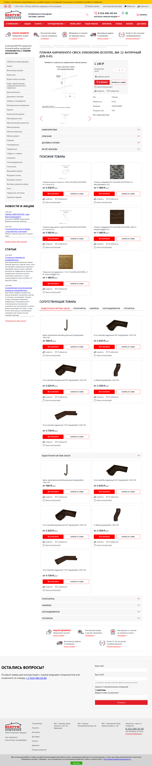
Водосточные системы (16, 79)
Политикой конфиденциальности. (117, 759)
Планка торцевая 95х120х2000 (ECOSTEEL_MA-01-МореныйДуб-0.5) (115, 228)
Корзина (143, 15)
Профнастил (12, 149)
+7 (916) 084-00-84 (36, 677)
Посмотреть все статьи (15, 320)
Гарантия (35, 745)
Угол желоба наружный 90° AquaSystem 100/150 (115, 335)
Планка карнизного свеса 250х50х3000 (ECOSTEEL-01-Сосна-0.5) (65, 228)
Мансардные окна (14, 118)
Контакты (107, 24)
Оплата (129, 24)
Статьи (119, 24)
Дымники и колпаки (15, 96)
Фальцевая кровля (14, 171)
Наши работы (91, 24)
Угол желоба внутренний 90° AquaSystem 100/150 (64, 380)
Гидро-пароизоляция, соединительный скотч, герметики (16, 85)
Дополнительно (13, 92)
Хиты (9, 188)
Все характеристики (101, 115)
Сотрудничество (55, 24)
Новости (35, 728)
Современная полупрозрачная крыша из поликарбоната (18, 288)
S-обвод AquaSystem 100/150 (106, 380)
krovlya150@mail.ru (134, 733)
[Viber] (123, 13)
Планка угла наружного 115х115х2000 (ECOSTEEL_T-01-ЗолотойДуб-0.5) (65, 273)
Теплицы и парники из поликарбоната (15, 258)
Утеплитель (11, 166)
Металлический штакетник (18, 123)
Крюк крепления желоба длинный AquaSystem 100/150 (63, 336)
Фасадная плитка (14, 175)
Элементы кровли (14, 197)
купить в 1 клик (118, 82)
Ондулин (10, 140)
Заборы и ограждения (16, 101)
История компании (133, 38)
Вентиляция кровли (15, 70)
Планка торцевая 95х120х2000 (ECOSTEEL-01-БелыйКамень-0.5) (113, 183)
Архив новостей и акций (16, 241)
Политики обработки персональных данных (125, 682)
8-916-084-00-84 (135, 728)
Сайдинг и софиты (14, 153)
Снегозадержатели (14, 162)
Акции (27, 24)
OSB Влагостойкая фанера (17, 61)
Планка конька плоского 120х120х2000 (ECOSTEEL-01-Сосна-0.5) (65, 183)
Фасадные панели (14, 179)
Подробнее (45, 38)
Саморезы (11, 158)
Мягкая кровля (13, 136)
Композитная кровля (15, 114)
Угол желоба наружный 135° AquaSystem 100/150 (64, 425)
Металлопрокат (13, 127)
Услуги (38, 24)
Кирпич (10, 109)
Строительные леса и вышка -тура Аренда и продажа (17, 230)
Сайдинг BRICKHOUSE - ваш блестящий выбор (17, 215)
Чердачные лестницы (16, 193)
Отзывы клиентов (39, 749)
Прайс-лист (75, 24)
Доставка (141, 24)
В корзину (103, 82)
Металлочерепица (14, 131)
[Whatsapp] (126, 13)
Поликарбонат (13, 144)
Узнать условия (17, 38)
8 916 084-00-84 (107, 13)
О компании (12, 24)
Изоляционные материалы (18, 105)
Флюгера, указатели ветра (17, 184)
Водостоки (11, 75)
